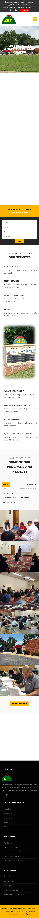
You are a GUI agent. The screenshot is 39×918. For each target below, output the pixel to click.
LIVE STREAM (24, 10)
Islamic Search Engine (11, 856)
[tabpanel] (19, 49)
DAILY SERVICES (11, 267)
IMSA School (20, 911)
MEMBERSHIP (20, 7)
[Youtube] (16, 10)
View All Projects (19, 704)
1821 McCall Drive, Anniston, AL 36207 (20, 2)
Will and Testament (14, 391)
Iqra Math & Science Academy (18, 434)
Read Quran (8, 843)
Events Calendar (10, 911)
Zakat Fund (8, 813)
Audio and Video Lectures (13, 895)
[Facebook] (11, 10)
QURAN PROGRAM (30, 485)
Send (19, 241)
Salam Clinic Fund (10, 822)
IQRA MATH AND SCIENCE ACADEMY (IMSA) (16, 498)
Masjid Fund (8, 809)
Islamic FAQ (8, 886)
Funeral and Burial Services (17, 405)
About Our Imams (10, 877)
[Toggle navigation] (35, 19)
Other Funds (8, 827)
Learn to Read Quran (11, 847)
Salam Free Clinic (12, 420)
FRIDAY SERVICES (11, 281)
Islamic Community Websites (14, 861)
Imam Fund (8, 818)
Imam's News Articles (11, 890)
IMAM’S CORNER (25, 5)
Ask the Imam (9, 881)
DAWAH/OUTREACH (9, 493)
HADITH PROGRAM (8, 489)
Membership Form (26, 914)
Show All (6, 485)
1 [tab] (20, 65)
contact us (30, 7)
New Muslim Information (12, 852)
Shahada (8, 310)
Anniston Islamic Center (28, 908)
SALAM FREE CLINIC (9, 502)
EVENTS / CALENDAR (9, 7)
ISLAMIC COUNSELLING (14, 295)
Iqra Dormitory (30, 911)
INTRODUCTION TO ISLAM (28, 489)
